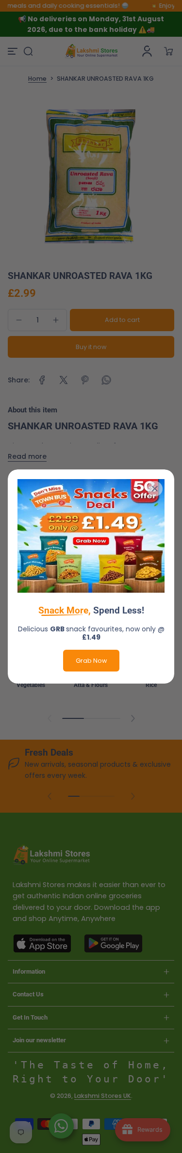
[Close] (155, 488)
